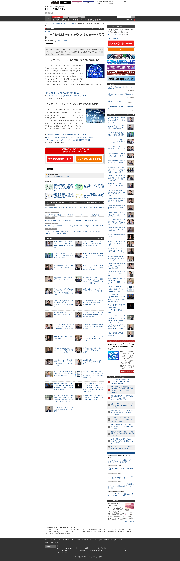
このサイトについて (50, 540)
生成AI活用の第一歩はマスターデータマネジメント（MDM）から (116, 185)
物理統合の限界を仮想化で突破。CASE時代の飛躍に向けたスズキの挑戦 (93, 350)
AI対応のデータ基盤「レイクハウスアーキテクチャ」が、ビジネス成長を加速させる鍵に (93, 267)
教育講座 (111, 3)
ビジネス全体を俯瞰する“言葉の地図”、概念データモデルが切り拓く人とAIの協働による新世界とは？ (64, 326)
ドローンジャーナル (126, 550)
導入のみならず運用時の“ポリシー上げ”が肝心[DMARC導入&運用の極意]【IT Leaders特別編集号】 (74, 226)
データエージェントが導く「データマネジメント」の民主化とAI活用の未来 (93, 255)
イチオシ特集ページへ (126, 371)
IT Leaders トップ (49, 24)
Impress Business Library (115, 34)
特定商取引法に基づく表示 (107, 540)
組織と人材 (93, 20)
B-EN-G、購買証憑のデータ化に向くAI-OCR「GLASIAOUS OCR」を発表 (94, 195)
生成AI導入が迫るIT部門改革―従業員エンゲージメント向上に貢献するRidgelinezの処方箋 (93, 397)
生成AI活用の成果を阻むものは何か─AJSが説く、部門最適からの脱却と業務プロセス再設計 (63, 255)
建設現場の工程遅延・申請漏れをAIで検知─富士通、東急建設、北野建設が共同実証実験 (64, 195)
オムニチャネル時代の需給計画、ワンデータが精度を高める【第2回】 (70, 137)
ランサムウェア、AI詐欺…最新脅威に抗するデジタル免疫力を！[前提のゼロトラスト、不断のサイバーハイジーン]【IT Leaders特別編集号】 (74, 232)
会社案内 (83, 540)
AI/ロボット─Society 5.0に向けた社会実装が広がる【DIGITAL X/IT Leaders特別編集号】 (71, 220)
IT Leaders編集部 (62, 41)
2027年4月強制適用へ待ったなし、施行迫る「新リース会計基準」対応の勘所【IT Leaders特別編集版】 (74, 208)
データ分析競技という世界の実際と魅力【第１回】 (63, 93)
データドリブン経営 (53, 176)
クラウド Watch (109, 548)
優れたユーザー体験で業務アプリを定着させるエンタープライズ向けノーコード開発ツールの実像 (63, 373)
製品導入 (88, 2)
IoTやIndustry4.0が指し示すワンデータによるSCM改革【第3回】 (68, 140)
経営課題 (57, 17)
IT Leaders (55, 9)
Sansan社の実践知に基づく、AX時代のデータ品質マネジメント (116, 148)
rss (51, 13)
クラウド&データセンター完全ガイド (66, 548)
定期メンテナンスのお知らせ (115, 101)
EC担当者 (105, 1)
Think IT (79, 548)
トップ (48, 18)
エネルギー (99, 3)
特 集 (79, 17)
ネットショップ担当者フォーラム (65, 550)
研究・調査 (123, 1)
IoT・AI (117, 1)
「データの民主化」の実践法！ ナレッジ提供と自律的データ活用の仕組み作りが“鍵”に (93, 314)
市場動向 (74, 24)
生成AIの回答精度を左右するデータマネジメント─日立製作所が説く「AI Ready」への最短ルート (63, 350)
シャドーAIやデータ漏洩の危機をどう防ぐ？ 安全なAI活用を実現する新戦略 (93, 326)
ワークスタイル (82, 20)
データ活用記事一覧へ (98, 28)
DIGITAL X (116, 550)
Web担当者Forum (86, 548)
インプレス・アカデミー (63, 552)
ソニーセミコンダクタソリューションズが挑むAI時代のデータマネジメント (93, 338)
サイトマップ (118, 540)
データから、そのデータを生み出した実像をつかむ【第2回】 (67, 96)
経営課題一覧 (59, 24)
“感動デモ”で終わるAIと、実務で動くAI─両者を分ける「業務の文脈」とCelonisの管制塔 (92, 243)
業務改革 (56, 20)
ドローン (105, 3)
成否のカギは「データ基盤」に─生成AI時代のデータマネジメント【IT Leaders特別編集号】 (72, 215)
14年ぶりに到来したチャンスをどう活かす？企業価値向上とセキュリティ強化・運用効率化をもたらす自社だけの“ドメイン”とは (116, 319)
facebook (49, 13)
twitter (46, 13)
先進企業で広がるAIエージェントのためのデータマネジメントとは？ (93, 361)
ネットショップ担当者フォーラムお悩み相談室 (87, 550)
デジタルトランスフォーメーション (68, 176)
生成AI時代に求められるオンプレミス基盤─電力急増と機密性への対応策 (63, 409)
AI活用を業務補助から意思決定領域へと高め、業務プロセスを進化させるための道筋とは (93, 302)
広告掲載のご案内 (75, 540)
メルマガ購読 (66, 540)
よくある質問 (54, 542)
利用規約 (59, 540)
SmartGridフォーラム (119, 548)
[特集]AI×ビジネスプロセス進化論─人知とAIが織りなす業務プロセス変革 (121, 346)
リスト (55, 43)
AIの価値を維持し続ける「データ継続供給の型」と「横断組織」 (116, 207)
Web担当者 (99, 1)
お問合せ (47, 542)
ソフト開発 (111, 1)
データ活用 (73, 20)
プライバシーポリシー (93, 540)
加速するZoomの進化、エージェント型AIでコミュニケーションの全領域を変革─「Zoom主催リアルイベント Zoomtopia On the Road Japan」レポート (93, 387)
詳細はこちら (128, 521)
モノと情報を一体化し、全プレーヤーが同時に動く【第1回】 (67, 134)
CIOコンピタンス (103, 20)
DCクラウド (77, 2)
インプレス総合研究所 (98, 548)
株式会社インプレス (62, 546)
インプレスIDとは (114, 38)
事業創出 (64, 20)
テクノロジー (68, 17)
